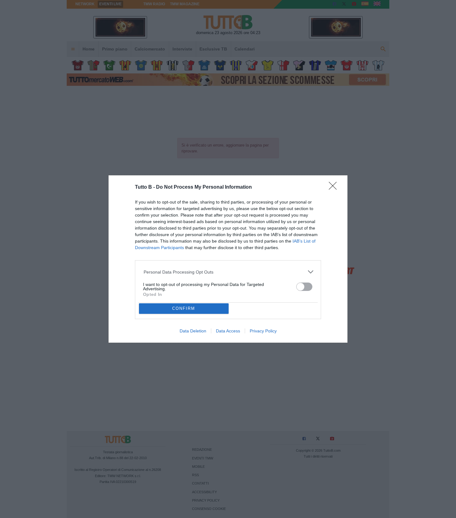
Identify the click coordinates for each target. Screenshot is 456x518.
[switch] (304, 287)
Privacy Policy (263, 330)
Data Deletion (193, 330)
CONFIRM (183, 308)
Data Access (228, 330)
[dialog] (228, 259)
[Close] (335, 188)
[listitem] (228, 272)
